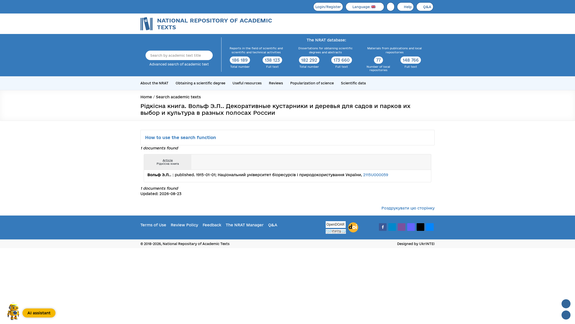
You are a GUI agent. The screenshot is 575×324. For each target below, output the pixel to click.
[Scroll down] (566, 315)
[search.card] (409, 162)
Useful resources (247, 83)
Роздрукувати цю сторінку (408, 208)
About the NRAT (154, 83)
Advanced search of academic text (179, 64)
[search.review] (419, 162)
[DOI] (353, 227)
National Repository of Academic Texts (214, 23)
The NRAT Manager (245, 225)
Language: (361, 7)
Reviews (276, 83)
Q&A (427, 7)
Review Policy (184, 225)
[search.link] (414, 162)
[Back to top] (566, 303)
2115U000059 (375, 175)
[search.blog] (424, 162)
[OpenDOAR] (336, 225)
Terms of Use (153, 225)
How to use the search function (181, 137)
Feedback (212, 225)
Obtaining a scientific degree (200, 83)
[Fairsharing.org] (336, 231)
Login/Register (328, 7)
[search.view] (404, 162)
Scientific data (353, 83)
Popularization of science (312, 83)
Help (408, 7)
